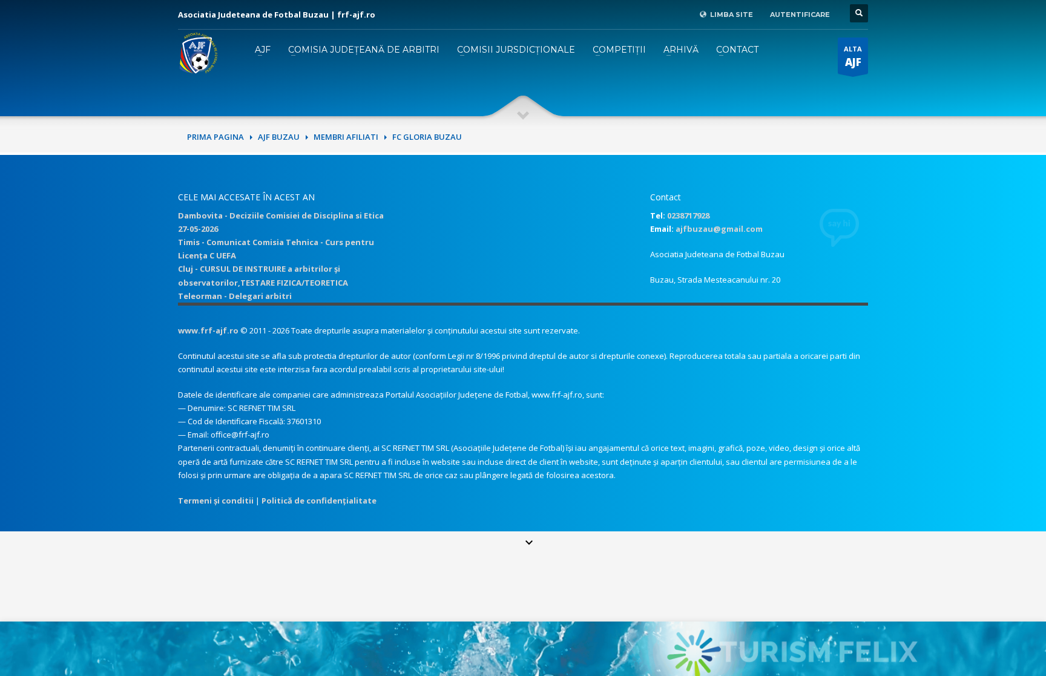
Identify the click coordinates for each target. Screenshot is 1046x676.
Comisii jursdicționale (516, 49)
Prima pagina (215, 136)
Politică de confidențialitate (319, 500)
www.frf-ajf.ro (208, 330)
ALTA (853, 56)
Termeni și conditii (216, 500)
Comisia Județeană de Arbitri (363, 49)
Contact (737, 49)
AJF (263, 49)
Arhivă (681, 49)
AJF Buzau (279, 136)
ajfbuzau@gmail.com (719, 228)
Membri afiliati (346, 136)
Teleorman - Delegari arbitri (235, 295)
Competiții (619, 49)
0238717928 (688, 215)
